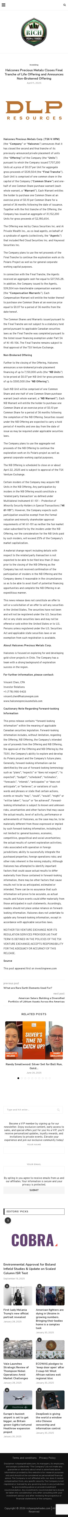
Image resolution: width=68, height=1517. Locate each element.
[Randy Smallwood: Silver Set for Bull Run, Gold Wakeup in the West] (34, 1040)
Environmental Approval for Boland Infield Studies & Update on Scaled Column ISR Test (29, 1268)
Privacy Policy (47, 1458)
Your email (34, 1164)
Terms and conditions (24, 1458)
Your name (34, 1144)
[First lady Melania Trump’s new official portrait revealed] (17, 1295)
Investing (34, 65)
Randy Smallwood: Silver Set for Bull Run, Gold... (34, 1066)
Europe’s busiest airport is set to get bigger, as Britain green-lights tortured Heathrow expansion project (17, 1423)
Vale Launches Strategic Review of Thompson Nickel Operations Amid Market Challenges (16, 1371)
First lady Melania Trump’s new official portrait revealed (16, 1313)
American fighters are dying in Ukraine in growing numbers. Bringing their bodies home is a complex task (50, 1319)
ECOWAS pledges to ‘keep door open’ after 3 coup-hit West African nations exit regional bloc (50, 1371)
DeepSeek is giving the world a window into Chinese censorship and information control (49, 1421)
